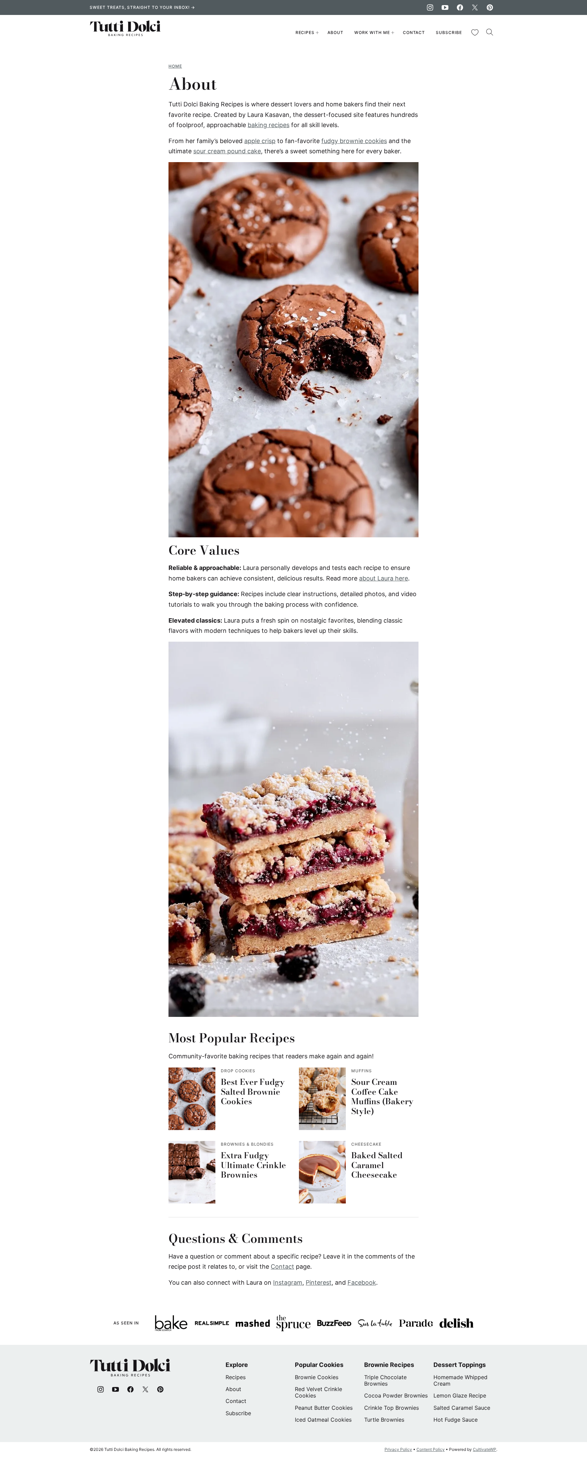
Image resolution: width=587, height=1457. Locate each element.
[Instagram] (430, 7)
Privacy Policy (398, 1449)
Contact (414, 32)
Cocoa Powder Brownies (396, 1395)
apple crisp (259, 140)
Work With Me (372, 32)
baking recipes (268, 124)
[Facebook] (459, 7)
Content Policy (430, 1449)
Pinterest (319, 1282)
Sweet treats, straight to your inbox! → (142, 7)
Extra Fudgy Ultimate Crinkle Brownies (253, 1165)
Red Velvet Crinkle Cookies (318, 1392)
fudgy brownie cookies (354, 140)
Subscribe (449, 32)
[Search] (489, 32)
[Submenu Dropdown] (317, 32)
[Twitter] (474, 7)
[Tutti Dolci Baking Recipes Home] (125, 32)
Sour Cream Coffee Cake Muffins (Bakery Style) (382, 1096)
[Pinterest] (489, 7)
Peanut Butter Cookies (324, 1407)
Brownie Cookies (316, 1377)
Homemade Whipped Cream (460, 1380)
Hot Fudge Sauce (455, 1419)
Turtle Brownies (384, 1419)
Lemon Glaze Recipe (459, 1395)
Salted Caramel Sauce (461, 1407)
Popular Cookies (319, 1364)
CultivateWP (484, 1449)
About (335, 32)
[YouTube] (445, 7)
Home (175, 66)
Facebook (362, 1282)
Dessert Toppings (459, 1364)
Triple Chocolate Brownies (385, 1380)
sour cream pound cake (227, 151)
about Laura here (383, 578)
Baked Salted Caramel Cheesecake (377, 1165)
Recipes (305, 32)
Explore (237, 1364)
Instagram (287, 1282)
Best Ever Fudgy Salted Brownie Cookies (253, 1092)
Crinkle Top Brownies (391, 1407)
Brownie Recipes (389, 1364)
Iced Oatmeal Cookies (323, 1419)
